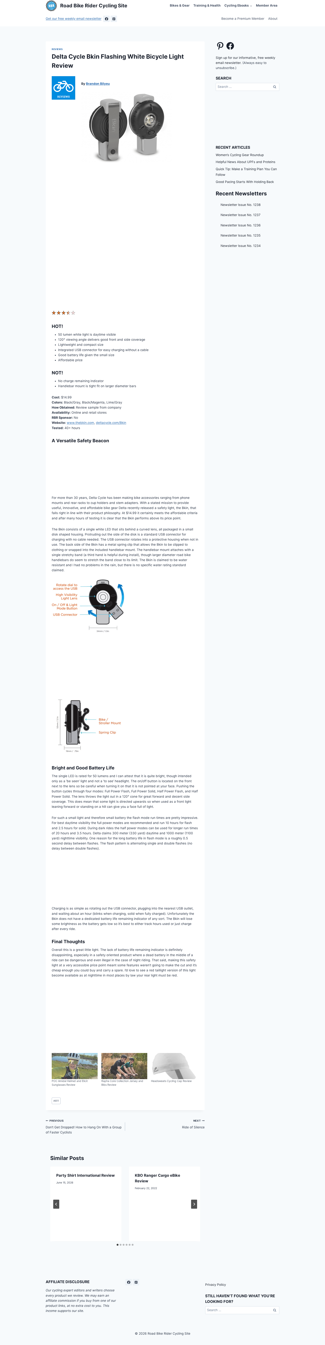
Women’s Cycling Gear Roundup (240, 155)
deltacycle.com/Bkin (111, 423)
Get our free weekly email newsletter (73, 18)
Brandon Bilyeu (98, 84)
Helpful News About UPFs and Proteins (245, 162)
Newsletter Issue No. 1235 (240, 235)
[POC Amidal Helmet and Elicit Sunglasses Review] (75, 1066)
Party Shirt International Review (85, 1175)
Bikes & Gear (180, 5)
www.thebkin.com (80, 423)
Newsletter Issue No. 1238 (240, 205)
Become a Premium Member (242, 18)
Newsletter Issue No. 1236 (241, 225)
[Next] (194, 1204)
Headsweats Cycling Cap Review (171, 1081)
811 (56, 1100)
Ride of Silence (193, 1124)
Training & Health (207, 5)
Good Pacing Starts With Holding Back (245, 182)
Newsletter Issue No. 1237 (240, 215)
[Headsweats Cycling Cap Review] (174, 1066)
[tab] (117, 1245)
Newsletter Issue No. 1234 (241, 246)
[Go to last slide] (56, 1204)
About (272, 18)
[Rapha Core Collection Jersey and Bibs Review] (124, 1066)
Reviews (57, 49)
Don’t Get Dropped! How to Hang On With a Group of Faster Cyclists (83, 1126)
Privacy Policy (215, 1285)
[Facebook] (106, 19)
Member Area (266, 5)
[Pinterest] (114, 19)
